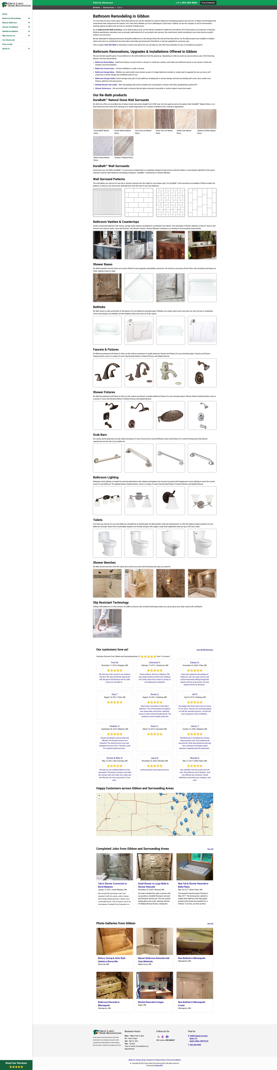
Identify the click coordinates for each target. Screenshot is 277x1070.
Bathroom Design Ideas (104, 72)
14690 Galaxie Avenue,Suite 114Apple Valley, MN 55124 (199, 1038)
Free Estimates (208, 3)
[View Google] (158, 1037)
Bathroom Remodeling (11, 18)
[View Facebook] (167, 1037)
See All (210, 849)
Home (4, 14)
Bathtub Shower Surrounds (106, 85)
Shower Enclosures (103, 88)
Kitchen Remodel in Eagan (151, 1002)
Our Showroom (8, 40)
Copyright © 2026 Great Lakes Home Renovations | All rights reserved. (155, 1063)
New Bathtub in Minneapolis (191, 958)
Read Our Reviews (16, 1063)
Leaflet (179, 835)
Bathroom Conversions (104, 68)
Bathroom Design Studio (105, 78)
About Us (6, 49)
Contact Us (150, 1060)
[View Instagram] (163, 1037)
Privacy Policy (160, 1060)
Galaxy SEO (159, 1065)
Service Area (108, 7)
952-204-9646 (189, 2)
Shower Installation (10, 27)
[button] (29, 18)
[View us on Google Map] (189, 1038)
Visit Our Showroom (103, 2)
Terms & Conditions (173, 1060)
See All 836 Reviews (205, 650)
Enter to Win (7, 44)
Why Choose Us (8, 36)
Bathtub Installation (10, 31)
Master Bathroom (9, 23)
